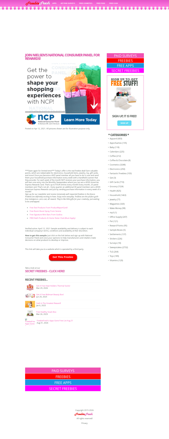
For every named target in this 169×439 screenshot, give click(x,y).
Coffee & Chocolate (119, 160)
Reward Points (116, 225)
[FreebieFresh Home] (84, 416)
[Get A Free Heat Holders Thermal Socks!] (30, 287)
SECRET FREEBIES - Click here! (45, 271)
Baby (112, 147)
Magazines (115, 203)
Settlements (115, 234)
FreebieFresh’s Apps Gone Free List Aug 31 (55, 320)
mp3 (112, 212)
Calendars (114, 151)
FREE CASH (113, 3)
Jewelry (113, 199)
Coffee (113, 156)
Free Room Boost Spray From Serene (45, 211)
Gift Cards (114, 182)
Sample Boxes (116, 230)
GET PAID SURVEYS (68, 3)
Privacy (84, 423)
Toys (112, 256)
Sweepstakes (116, 247)
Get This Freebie (63, 257)
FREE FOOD (101, 3)
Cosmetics (114, 164)
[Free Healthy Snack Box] (30, 313)
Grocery (113, 186)
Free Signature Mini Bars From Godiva (46, 214)
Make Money (115, 208)
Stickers (113, 238)
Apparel (113, 138)
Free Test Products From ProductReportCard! (49, 207)
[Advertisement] (84, 32)
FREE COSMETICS (85, 3)
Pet (111, 221)
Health (113, 190)
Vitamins (114, 260)
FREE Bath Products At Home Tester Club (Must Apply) (52, 218)
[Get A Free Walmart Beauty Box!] (30, 296)
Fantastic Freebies (118, 173)
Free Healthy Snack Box (46, 312)
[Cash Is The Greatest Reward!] (30, 304)
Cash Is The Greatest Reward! (48, 303)
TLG (111, 251)
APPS (54, 3)
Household (115, 195)
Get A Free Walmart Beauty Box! (50, 294)
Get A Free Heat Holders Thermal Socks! (53, 286)
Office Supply (116, 217)
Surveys (113, 243)
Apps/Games (116, 143)
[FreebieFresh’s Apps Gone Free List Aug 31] (31, 322)
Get (111, 177)
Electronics (115, 169)
